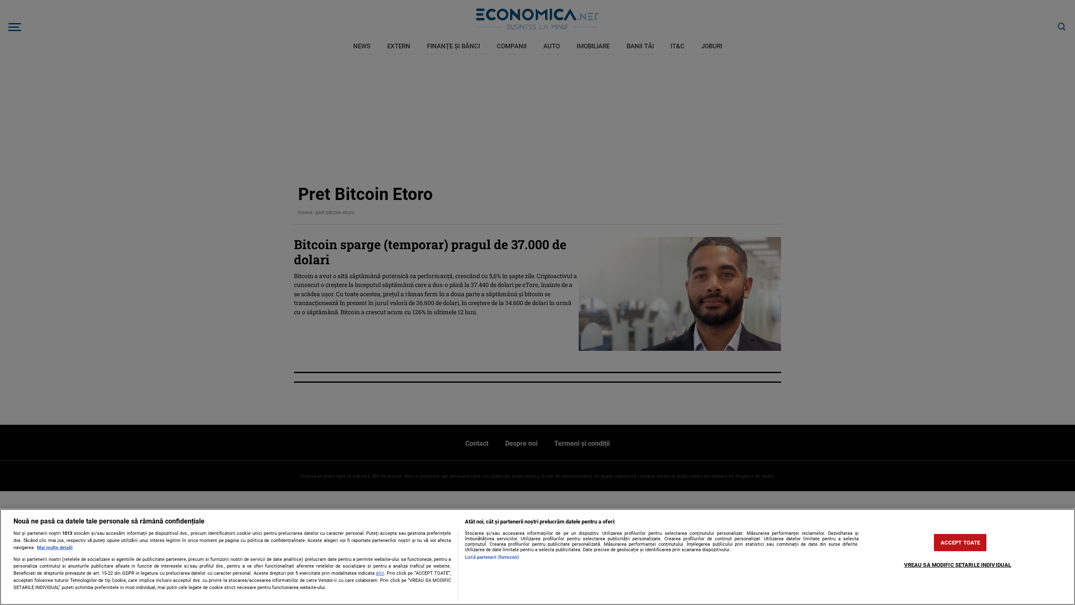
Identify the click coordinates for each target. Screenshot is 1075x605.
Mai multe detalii (55, 547)
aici (380, 573)
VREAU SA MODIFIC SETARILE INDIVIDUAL (958, 565)
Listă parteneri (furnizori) (492, 557)
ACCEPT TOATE (961, 542)
